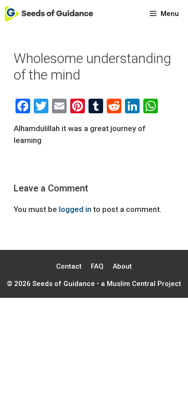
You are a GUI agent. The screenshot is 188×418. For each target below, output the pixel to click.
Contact (69, 266)
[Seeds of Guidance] (49, 13)
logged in (75, 209)
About (122, 266)
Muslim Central (131, 284)
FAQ (97, 266)
